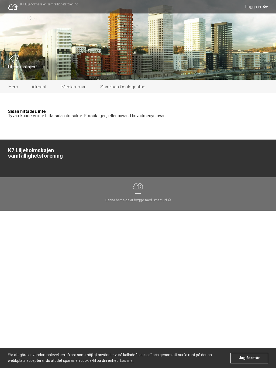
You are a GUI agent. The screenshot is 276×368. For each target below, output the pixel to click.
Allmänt (39, 86)
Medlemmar (73, 86)
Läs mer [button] (127, 360)
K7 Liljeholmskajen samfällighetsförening (49, 4)
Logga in (253, 6)
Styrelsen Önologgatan (122, 86)
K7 (13, 59)
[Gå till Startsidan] (14, 7)
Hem (13, 86)
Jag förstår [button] (249, 358)
